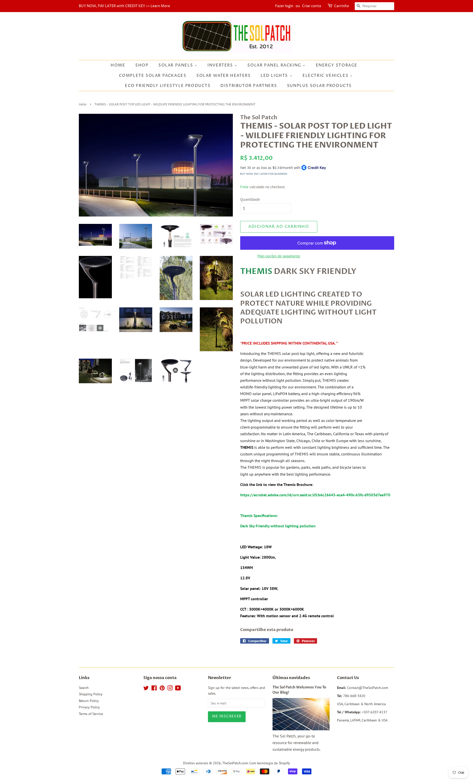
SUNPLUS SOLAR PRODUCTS (319, 85)
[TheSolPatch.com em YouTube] (178, 689)
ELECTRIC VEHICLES (326, 75)
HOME (118, 65)
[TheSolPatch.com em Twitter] (146, 689)
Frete (244, 186)
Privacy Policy (89, 707)
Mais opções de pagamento (278, 256)
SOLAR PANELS (176, 65)
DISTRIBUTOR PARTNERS (248, 85)
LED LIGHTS (275, 75)
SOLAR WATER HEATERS (223, 75)
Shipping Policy (90, 694)
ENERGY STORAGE (336, 65)
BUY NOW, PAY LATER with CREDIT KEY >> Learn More (124, 6)
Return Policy (89, 701)
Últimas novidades (291, 678)
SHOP (141, 65)
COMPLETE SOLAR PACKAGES (152, 75)
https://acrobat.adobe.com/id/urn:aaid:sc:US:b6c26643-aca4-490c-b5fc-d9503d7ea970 (315, 494)
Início (82, 104)
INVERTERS (220, 65)
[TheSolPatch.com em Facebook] (154, 689)
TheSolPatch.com (235, 763)
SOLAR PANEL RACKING (275, 65)
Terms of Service (91, 714)
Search (84, 687)
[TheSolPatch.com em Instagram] (170, 689)
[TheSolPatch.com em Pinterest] (162, 689)
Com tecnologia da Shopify (269, 763)
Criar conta (311, 6)
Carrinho (341, 6)
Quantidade (250, 199)
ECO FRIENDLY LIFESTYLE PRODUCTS (168, 85)
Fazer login (284, 6)
